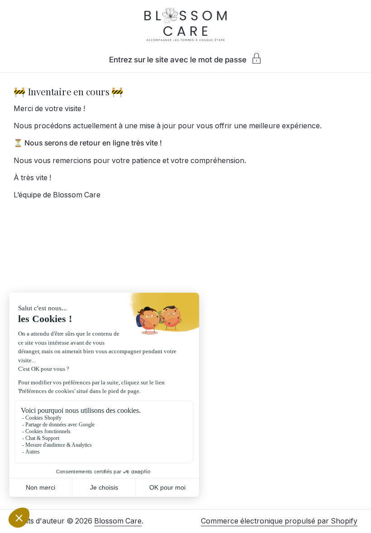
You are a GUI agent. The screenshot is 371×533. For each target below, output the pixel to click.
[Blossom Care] (185, 25)
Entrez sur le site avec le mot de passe (178, 59)
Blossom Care (118, 521)
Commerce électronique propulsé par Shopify (279, 521)
